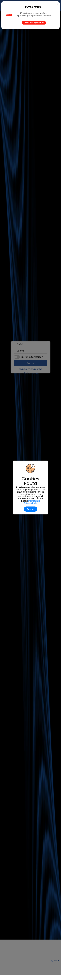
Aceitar (30, 509)
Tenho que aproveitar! (34, 23)
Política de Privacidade (32, 502)
